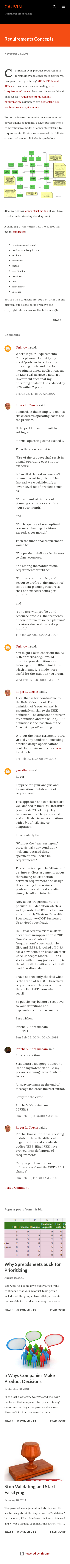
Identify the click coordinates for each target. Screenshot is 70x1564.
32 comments (26, 1310)
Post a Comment (16, 1187)
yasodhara (23, 770)
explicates (19, 231)
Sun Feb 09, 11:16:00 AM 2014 (36, 1178)
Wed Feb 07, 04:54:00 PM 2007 (37, 680)
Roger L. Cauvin (27, 405)
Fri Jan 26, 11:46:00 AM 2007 (35, 393)
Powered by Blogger (37, 1553)
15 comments (26, 1532)
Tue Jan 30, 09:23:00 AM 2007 (37, 635)
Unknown (22, 347)
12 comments (26, 1421)
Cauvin (13, 6)
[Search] (54, 6)
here (58, 748)
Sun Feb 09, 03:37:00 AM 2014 (37, 1116)
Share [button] (56, 320)
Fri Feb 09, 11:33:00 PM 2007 (36, 758)
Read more (58, 1310)
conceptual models (37, 211)
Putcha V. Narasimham (32, 1049)
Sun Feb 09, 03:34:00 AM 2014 (37, 1037)
